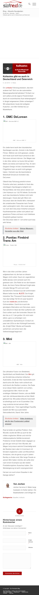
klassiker (16, 497)
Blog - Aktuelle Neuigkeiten (13, 11)
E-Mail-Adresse (30, 541)
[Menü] (33, 4)
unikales (9, 87)
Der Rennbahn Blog (15, 588)
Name (30, 533)
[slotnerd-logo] (16, 4)
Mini (30, 374)
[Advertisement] (19, 37)
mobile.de (13, 301)
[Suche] (28, 4)
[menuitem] (28, 4)
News (14, 83)
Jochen (21, 483)
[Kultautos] (17, 68)
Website (30, 547)
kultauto (22, 497)
